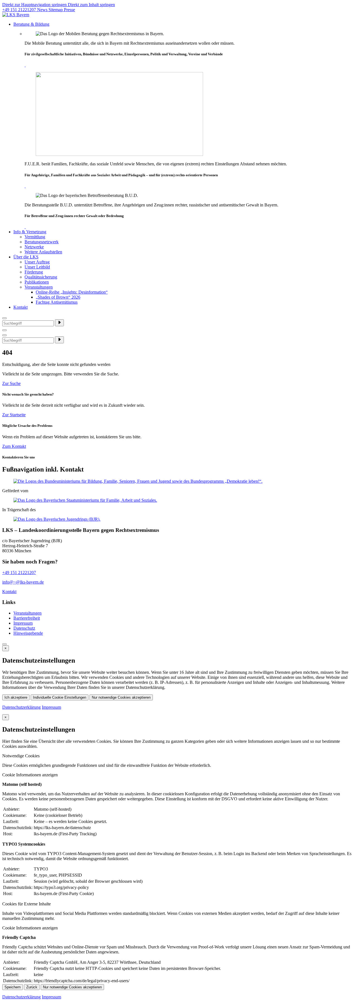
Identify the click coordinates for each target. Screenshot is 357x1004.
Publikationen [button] (37, 282)
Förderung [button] (34, 272)
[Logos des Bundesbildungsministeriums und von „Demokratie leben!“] (178, 481)
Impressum (51, 707)
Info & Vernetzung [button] (29, 231)
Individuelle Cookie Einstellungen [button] (59, 697)
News (43, 9)
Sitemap (56, 9)
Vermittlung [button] (35, 236)
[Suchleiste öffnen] (4, 330)
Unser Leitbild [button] (37, 267)
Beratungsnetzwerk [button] (42, 241)
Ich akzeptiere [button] (15, 697)
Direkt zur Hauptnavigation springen (35, 4)
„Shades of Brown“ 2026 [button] (58, 297)
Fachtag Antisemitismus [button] (57, 302)
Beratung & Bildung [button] (31, 24)
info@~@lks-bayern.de (23, 582)
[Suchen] (59, 322)
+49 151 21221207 (19, 9)
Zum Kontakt (14, 446)
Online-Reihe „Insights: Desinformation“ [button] (72, 292)
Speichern (12, 987)
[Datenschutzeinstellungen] (4, 644)
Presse (69, 9)
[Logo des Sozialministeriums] (178, 500)
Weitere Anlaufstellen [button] (43, 251)
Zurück (31, 987)
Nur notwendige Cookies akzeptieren (72, 987)
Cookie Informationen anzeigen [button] (30, 774)
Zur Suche (11, 383)
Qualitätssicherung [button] (41, 277)
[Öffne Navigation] (4, 335)
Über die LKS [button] (25, 256)
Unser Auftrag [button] (37, 262)
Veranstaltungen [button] (39, 287)
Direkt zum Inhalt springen (91, 4)
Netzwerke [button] (34, 246)
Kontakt (20, 307)
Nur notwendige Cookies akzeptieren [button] (121, 697)
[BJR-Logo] (178, 519)
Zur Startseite (14, 414)
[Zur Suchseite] (4, 318)
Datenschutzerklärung (21, 707)
